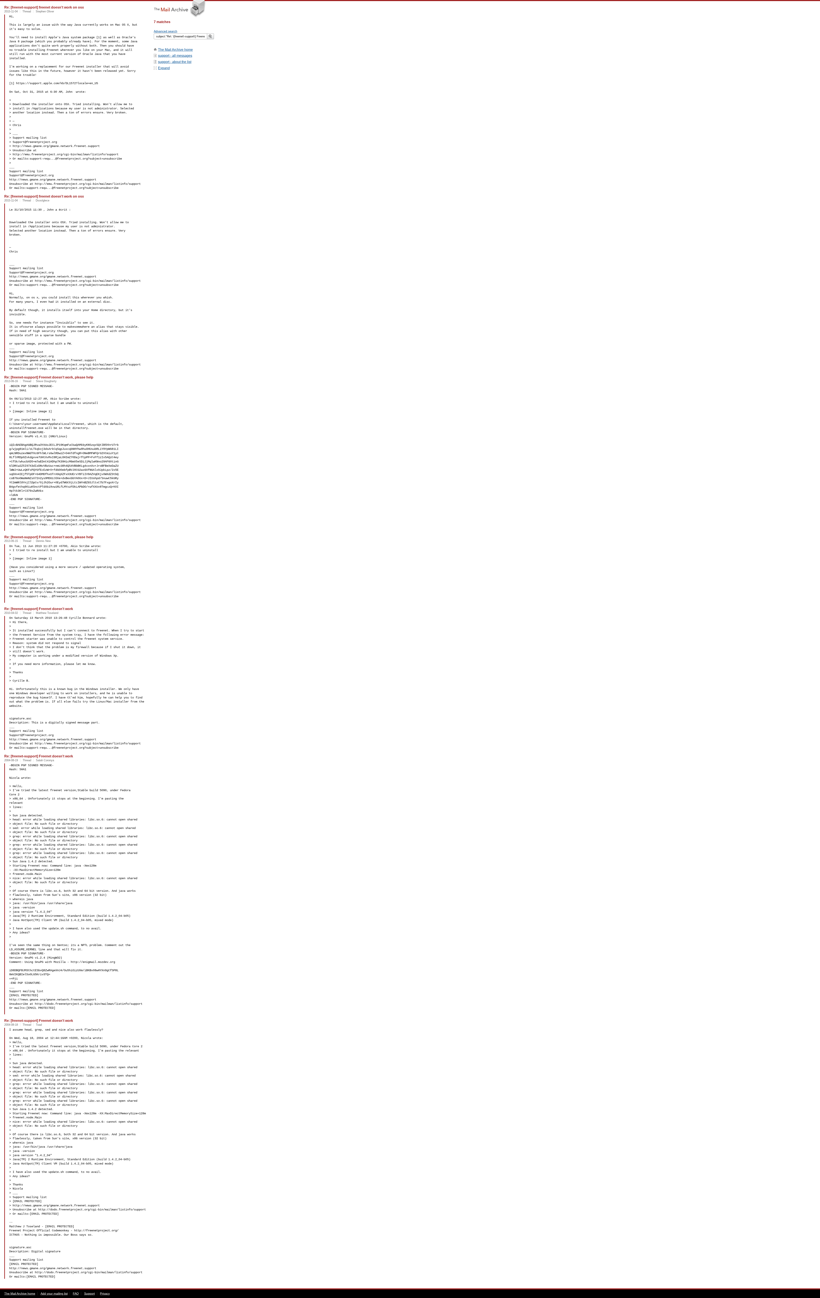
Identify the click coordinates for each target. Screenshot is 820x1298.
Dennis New (43, 541)
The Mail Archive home (175, 49)
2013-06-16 (11, 381)
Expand (164, 68)
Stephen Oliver (45, 11)
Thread (26, 11)
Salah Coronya (45, 760)
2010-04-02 (11, 613)
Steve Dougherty (46, 381)
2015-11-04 (11, 11)
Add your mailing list (54, 1293)
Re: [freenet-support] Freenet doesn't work (38, 609)
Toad (39, 1024)
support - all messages (175, 55)
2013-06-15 (11, 541)
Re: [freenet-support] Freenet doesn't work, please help (48, 377)
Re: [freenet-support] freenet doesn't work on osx (44, 7)
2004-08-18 (11, 1024)
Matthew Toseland (47, 613)
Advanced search (165, 31)
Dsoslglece (42, 200)
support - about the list (174, 62)
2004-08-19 (11, 760)
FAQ (76, 1293)
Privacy (105, 1293)
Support (89, 1293)
